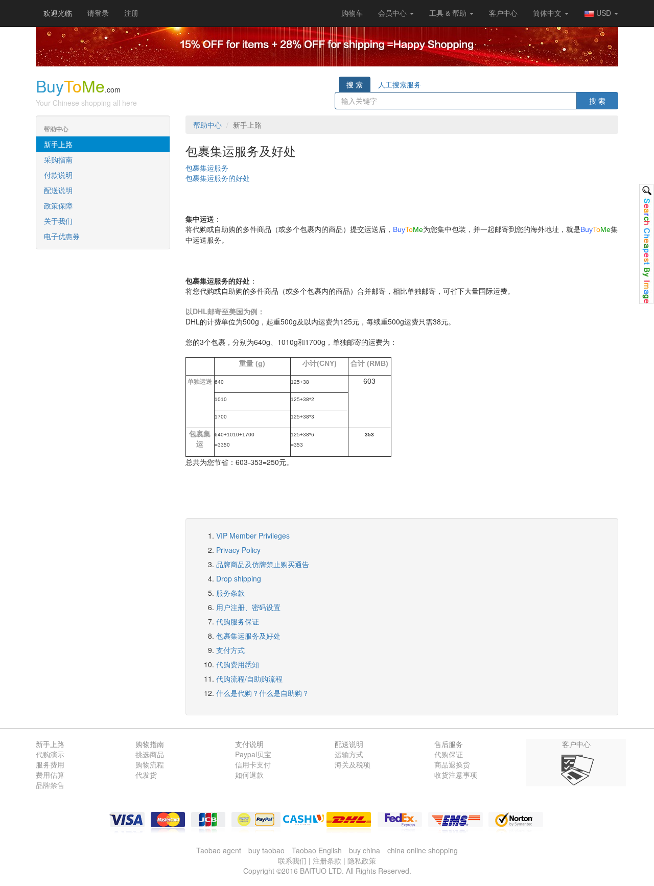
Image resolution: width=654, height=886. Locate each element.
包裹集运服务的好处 (217, 178)
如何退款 (249, 775)
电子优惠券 (62, 236)
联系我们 (292, 860)
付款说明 (58, 175)
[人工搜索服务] (646, 244)
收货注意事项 (455, 775)
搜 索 (354, 84)
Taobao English (317, 850)
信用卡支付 (253, 764)
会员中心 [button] (393, 13)
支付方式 (230, 650)
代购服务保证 (237, 621)
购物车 (352, 13)
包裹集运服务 (206, 167)
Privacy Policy (238, 550)
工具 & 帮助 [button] (449, 13)
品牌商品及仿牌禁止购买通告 (262, 564)
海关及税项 (352, 764)
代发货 (146, 775)
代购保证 (448, 754)
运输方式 (349, 754)
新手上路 (58, 144)
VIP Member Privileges (253, 535)
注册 (131, 13)
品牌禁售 (50, 785)
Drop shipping (238, 578)
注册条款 (327, 860)
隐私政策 (361, 860)
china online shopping (422, 850)
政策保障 (58, 205)
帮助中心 (207, 125)
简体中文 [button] (548, 13)
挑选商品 (149, 754)
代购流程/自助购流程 (249, 678)
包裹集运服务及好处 (248, 636)
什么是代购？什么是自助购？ (262, 693)
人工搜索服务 (399, 84)
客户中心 (503, 13)
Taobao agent (218, 850)
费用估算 (50, 775)
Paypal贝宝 (253, 754)
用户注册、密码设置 (248, 607)
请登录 (98, 13)
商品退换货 (452, 764)
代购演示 (50, 754)
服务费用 (50, 764)
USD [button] (603, 13)
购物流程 (149, 764)
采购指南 (58, 159)
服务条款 (230, 593)
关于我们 (58, 221)
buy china (364, 850)
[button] (352, 13)
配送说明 (58, 190)
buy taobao (266, 850)
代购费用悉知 (237, 664)
